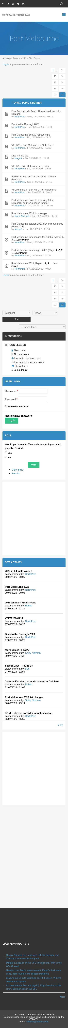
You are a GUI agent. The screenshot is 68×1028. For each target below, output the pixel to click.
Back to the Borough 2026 (20, 634)
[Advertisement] (34, 519)
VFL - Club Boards (31, 58)
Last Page (22, 239)
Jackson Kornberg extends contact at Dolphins (32, 681)
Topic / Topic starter (27, 102)
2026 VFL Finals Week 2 (18, 571)
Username (11, 391)
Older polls (17, 469)
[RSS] (24, 3)
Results (16, 473)
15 (55, 76)
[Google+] (14, 3)
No (9, 457)
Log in (5, 64)
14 (62, 70)
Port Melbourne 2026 (17, 586)
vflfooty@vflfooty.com (37, 1021)
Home (8, 58)
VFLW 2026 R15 (14, 618)
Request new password (18, 415)
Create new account (16, 406)
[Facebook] (4, 3)
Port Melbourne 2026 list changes (24, 697)
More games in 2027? (17, 649)
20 (62, 88)
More (62, 996)
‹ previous (53, 70)
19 (55, 88)
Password (11, 399)
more (60, 725)
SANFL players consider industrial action (28, 713)
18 (62, 82)
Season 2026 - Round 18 (19, 665)
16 (62, 76)
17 (55, 82)
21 (55, 95)
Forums (16, 58)
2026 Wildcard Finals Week (20, 602)
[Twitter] (9, 3)
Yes (10, 452)
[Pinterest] (19, 3)
